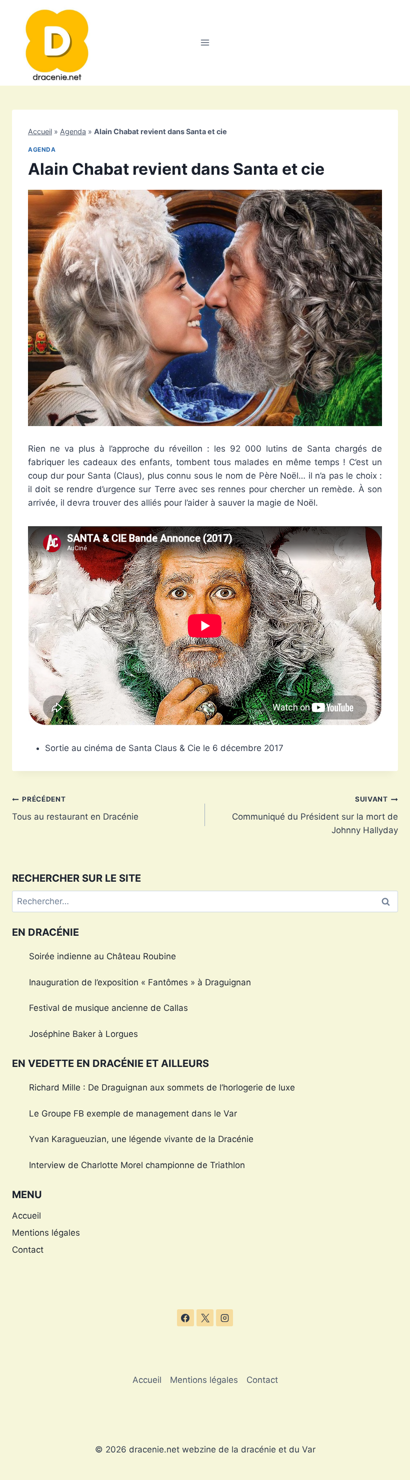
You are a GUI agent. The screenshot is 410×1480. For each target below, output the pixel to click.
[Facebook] (185, 1317)
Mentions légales (46, 1233)
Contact (28, 1250)
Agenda (73, 131)
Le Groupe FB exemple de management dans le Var (133, 1113)
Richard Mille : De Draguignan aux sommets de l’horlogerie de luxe (162, 1087)
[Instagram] (224, 1317)
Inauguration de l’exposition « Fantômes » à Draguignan (140, 982)
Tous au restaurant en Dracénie (75, 808)
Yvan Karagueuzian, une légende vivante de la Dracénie (141, 1139)
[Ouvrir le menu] (205, 43)
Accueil (40, 131)
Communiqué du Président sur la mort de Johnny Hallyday (315, 815)
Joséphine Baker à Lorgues (83, 1034)
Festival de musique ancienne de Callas (108, 1008)
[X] (205, 1317)
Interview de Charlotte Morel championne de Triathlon (137, 1165)
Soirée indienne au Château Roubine (102, 956)
